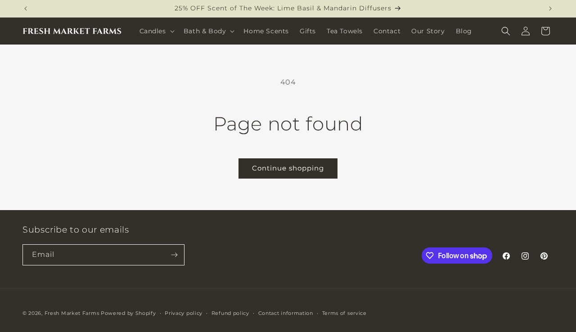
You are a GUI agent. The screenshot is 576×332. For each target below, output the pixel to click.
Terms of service (344, 313)
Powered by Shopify (128, 313)
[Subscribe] (174, 254)
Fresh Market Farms (72, 313)
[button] (156, 31)
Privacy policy (183, 313)
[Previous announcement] (26, 8)
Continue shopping (288, 168)
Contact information (285, 313)
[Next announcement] (550, 8)
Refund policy (230, 313)
